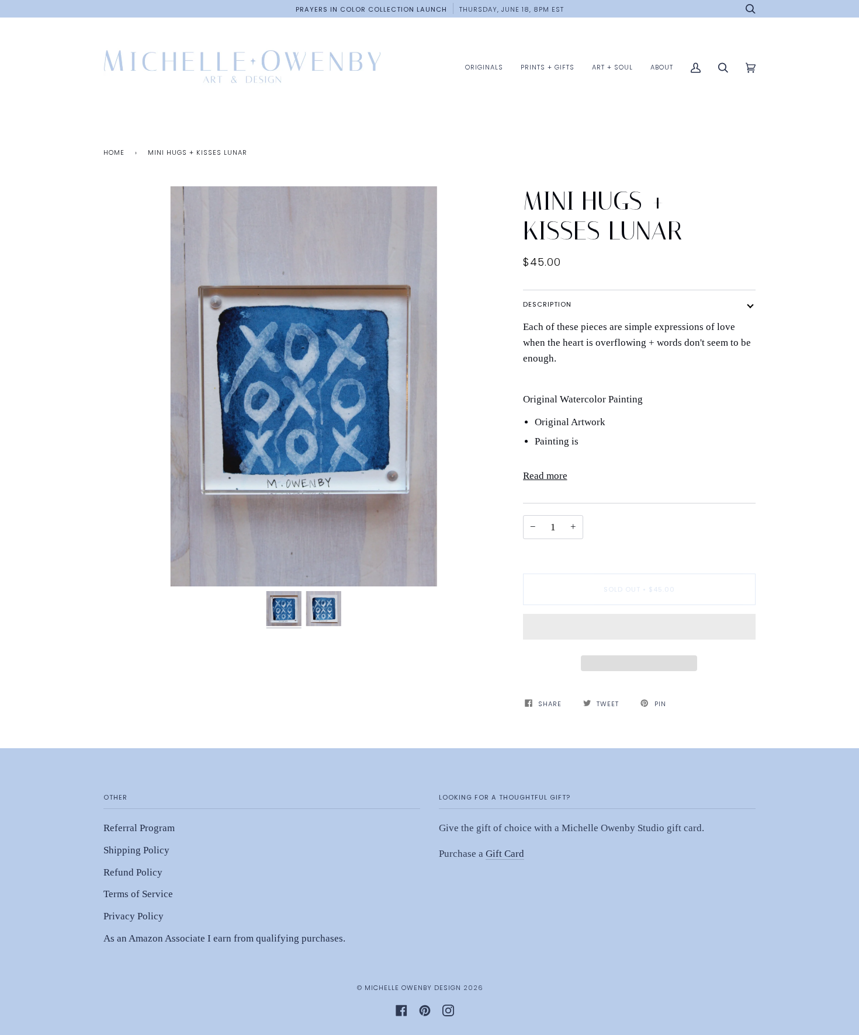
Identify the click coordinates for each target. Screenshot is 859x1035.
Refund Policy (132, 872)
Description (547, 304)
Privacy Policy (133, 916)
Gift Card (505, 853)
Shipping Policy (136, 850)
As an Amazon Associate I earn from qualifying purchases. (224, 938)
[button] (639, 629)
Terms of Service (138, 893)
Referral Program (139, 827)
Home (113, 152)
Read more (545, 475)
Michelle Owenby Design (413, 987)
